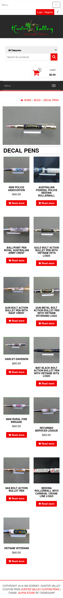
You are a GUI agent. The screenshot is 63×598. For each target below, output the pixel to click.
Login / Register (45, 12)
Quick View (28, 161)
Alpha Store (26, 592)
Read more (18, 203)
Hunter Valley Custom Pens (40, 589)
